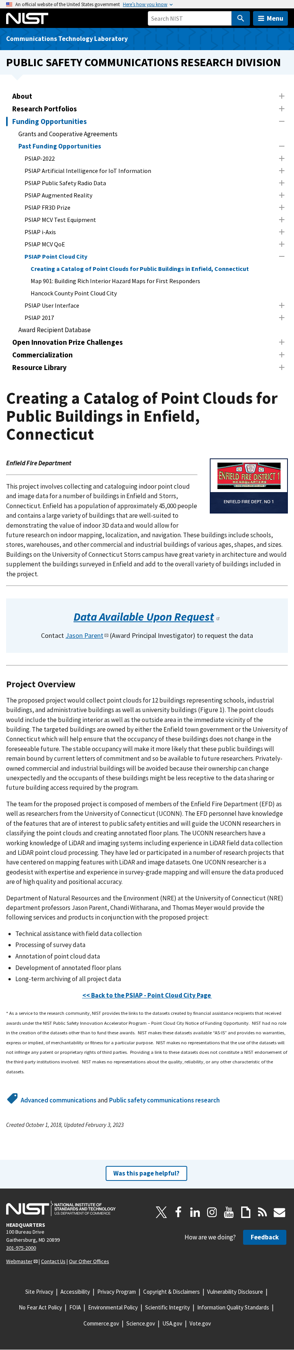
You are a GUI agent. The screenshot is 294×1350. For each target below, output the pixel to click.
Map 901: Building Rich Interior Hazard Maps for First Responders (115, 281)
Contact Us (53, 1261)
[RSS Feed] (262, 1212)
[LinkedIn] (195, 1212)
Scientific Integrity (167, 1307)
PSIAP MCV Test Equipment (60, 219)
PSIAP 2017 (39, 317)
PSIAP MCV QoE (44, 244)
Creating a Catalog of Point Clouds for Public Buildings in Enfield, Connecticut (140, 268)
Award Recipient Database (54, 330)
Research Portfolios (44, 108)
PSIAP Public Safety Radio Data (65, 183)
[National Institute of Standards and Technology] (61, 1208)
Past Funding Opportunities (59, 146)
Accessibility (75, 1291)
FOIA (75, 1307)
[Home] (27, 18)
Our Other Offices (89, 1261)
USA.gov (172, 1323)
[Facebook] (178, 1212)
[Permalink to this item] (226, 617)
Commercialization (42, 354)
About (22, 96)
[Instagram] (212, 1212)
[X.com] (161, 1212)
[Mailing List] (279, 1212)
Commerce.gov (101, 1323)
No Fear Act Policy (40, 1307)
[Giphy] (245, 1212)
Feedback (265, 1237)
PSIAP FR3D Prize (47, 207)
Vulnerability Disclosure (235, 1291)
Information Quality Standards (233, 1307)
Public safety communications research (164, 1100)
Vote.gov (200, 1323)
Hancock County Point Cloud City (74, 293)
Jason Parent (84, 635)
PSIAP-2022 (39, 158)
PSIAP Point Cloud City (55, 256)
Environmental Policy (113, 1307)
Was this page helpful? (146, 1173)
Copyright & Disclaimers (171, 1291)
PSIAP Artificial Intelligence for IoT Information (87, 170)
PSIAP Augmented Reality (58, 195)
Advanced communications (58, 1100)
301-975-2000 (21, 1247)
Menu (275, 18)
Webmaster (19, 1261)
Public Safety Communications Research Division (143, 62)
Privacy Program (116, 1291)
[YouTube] (228, 1212)
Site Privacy (39, 1291)
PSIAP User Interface (51, 305)
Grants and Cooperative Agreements (68, 134)
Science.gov (140, 1323)
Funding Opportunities (49, 121)
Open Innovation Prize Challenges (67, 342)
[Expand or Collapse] (282, 96)
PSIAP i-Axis (40, 232)
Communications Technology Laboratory (67, 38)
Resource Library (39, 367)
